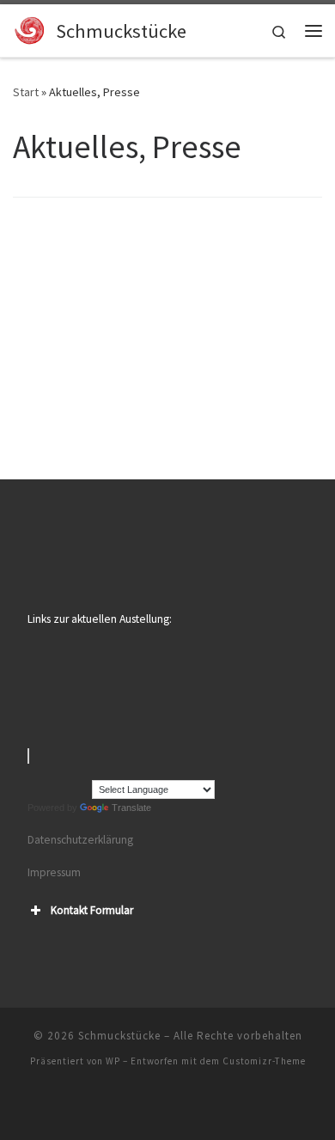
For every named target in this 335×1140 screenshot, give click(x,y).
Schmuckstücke (119, 1035)
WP (113, 1061)
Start (26, 92)
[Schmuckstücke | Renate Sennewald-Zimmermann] (31, 28)
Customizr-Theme (264, 1061)
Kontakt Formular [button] (92, 910)
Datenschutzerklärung (80, 839)
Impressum (54, 872)
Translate (131, 807)
